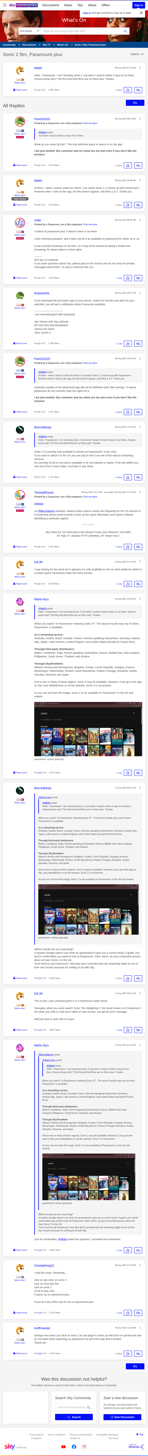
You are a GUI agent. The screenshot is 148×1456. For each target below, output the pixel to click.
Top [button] (141, 1434)
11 (40, 978)
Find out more (90, 123)
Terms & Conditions (56, 1434)
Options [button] (134, 54)
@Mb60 (42, 132)
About (92, 5)
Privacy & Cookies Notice (81, 1434)
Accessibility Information (107, 1434)
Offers (105, 5)
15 (40, 1353)
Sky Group (113, 1438)
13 (40, 1250)
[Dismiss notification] (141, 13)
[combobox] (81, 31)
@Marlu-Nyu (44, 797)
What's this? (20, 83)
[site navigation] (4, 5)
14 (40, 1312)
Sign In (138, 5)
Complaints (36, 1438)
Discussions (50, 5)
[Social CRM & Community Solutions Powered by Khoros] (136, 1447)
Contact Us (75, 1438)
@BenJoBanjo (46, 511)
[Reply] (138, 90)
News (68, 5)
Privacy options (37, 1434)
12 (40, 1030)
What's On (74, 20)
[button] (140, 68)
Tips (80, 5)
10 (40, 772)
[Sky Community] (23, 5)
